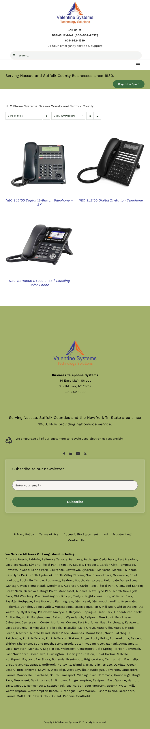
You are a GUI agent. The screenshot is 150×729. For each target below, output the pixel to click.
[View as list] (97, 115)
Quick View (39, 165)
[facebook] (64, 453)
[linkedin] (70, 453)
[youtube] (78, 453)
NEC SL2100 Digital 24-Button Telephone (110, 200)
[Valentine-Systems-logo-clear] (75, 336)
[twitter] (85, 453)
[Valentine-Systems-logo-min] (75, 2)
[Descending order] (46, 116)
